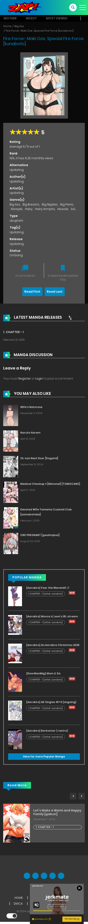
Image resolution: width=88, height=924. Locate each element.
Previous (73, 796)
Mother (10, 18)
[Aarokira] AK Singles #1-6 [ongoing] (51, 702)
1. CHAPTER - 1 (13, 332)
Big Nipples (50, 204)
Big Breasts (31, 204)
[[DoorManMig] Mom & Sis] (15, 682)
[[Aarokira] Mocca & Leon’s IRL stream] (15, 624)
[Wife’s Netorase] (10, 415)
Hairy (28, 209)
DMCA (18, 903)
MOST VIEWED (56, 18)
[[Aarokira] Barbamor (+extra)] (15, 739)
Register (24, 378)
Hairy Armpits (45, 209)
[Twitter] (35, 876)
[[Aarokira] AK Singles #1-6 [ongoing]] (15, 710)
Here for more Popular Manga (44, 756)
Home (7, 26)
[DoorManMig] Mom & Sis (43, 673)
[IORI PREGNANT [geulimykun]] (10, 543)
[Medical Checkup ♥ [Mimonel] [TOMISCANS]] (10, 492)
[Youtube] (44, 876)
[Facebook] (27, 876)
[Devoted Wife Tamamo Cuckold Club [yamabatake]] (10, 517)
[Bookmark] (63, 268)
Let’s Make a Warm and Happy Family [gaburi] (57, 812)
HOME (19, 898)
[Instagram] (61, 876)
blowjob (16, 209)
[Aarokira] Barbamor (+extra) (47, 730)
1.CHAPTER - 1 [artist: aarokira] (46, 593)
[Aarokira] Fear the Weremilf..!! (47, 588)
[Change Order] (70, 317)
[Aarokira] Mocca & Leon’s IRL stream (52, 616)
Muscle (62, 209)
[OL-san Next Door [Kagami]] (10, 466)
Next (81, 796)
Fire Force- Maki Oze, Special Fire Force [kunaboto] (39, 30)
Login (39, 378)
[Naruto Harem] (10, 441)
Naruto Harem (30, 432)
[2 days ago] (72, 593)
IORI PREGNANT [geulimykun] (40, 535)
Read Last (55, 291)
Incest (31, 18)
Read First (32, 291)
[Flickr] (52, 876)
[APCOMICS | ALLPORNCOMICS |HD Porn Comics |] (23, 7)
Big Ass (19, 26)
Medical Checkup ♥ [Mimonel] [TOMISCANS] (50, 484)
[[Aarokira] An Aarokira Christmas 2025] (15, 653)
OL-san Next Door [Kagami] (39, 458)
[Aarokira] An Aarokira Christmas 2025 (52, 645)
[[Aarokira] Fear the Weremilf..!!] (15, 596)
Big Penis (66, 204)
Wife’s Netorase (31, 407)
